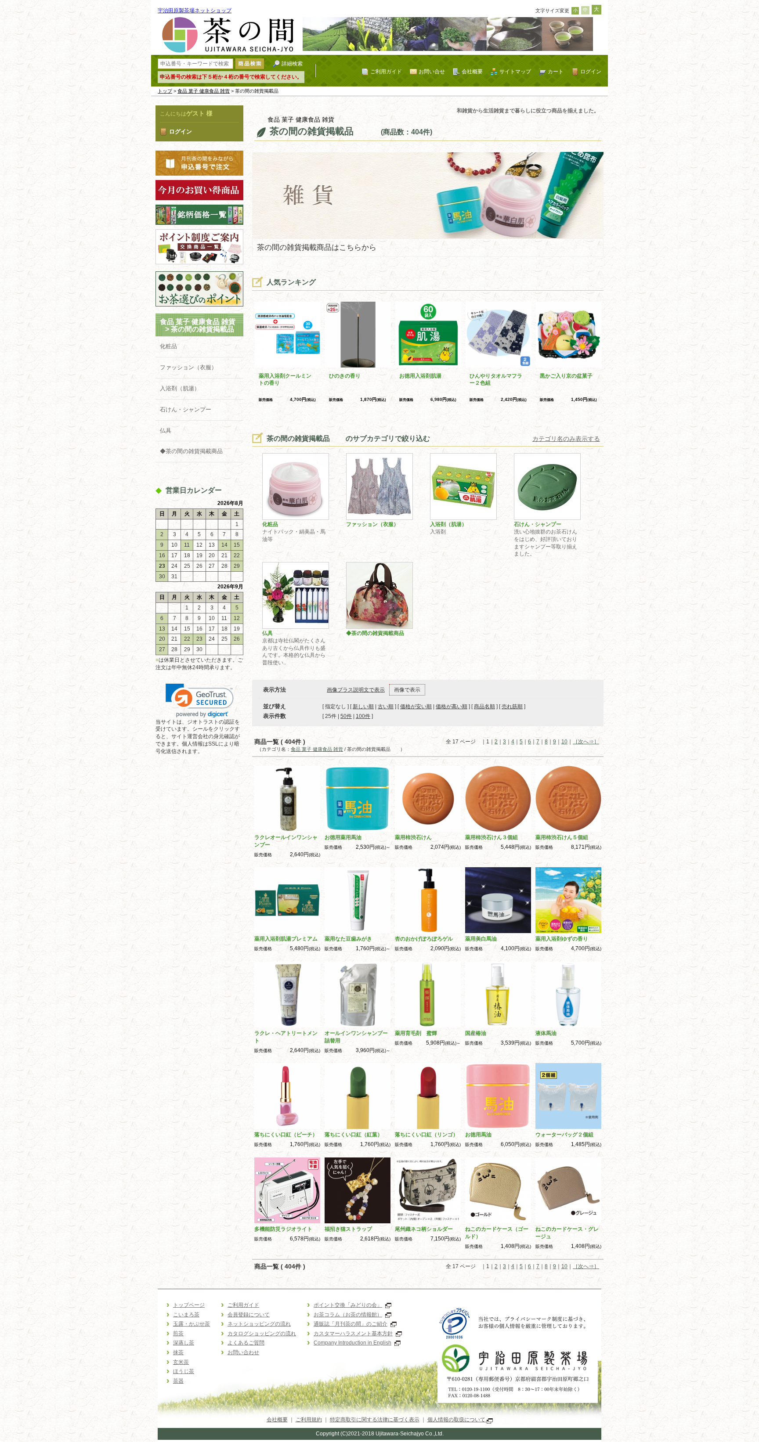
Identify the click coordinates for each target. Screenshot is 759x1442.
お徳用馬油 (478, 1135)
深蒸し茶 (183, 1343)
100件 (363, 716)
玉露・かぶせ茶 (191, 1324)
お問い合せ (432, 71)
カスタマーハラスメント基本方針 (353, 1333)
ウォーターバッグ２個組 (564, 1135)
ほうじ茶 (183, 1371)
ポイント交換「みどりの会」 (348, 1305)
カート (556, 71)
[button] (199, 700)
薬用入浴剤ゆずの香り (561, 939)
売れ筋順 (512, 706)
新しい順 (363, 706)
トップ (165, 91)
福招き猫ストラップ (348, 1229)
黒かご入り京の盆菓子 (566, 376)
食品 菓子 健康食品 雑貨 (203, 91)
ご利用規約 (309, 1420)
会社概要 (472, 71)
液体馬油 (546, 1033)
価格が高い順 (451, 706)
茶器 (178, 1381)
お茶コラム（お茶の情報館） (348, 1315)
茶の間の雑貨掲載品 (209, 329)
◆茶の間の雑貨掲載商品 (191, 451)
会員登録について (249, 1315)
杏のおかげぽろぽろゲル (424, 939)
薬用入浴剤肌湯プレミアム (286, 939)
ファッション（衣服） (188, 367)
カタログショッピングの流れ (262, 1333)
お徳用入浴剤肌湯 (420, 376)
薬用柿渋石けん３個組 (491, 837)
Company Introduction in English (352, 1343)
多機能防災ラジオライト (283, 1229)
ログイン (590, 71)
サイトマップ (515, 71)
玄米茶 (181, 1362)
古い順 (386, 706)
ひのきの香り (345, 376)
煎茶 (178, 1333)
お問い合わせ (243, 1352)
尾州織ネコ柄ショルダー (424, 1229)
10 (564, 742)
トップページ (189, 1305)
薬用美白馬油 (481, 939)
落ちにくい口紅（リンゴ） (426, 1135)
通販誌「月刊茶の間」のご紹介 (350, 1324)
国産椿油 (475, 1033)
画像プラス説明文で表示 (356, 690)
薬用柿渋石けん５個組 (561, 837)
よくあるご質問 (246, 1343)
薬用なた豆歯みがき (348, 939)
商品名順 (484, 706)
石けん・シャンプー (185, 409)
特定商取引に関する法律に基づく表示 (374, 1420)
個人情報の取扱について (457, 1420)
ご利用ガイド (386, 71)
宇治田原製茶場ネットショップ (194, 10)
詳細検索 (292, 63)
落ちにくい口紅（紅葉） (354, 1135)
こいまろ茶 (186, 1315)
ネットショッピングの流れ (259, 1324)
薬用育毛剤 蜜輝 (416, 1033)
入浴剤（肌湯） (180, 388)
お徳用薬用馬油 (343, 837)
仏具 (165, 430)
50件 (346, 716)
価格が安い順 (416, 706)
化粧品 (168, 346)
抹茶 (178, 1352)
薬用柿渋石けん (413, 837)
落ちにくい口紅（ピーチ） (286, 1135)
